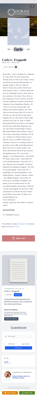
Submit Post (18, 348)
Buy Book (18, 294)
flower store (15, 226)
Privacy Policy (13, 388)
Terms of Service (23, 388)
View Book (8, 294)
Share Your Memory (11, 319)
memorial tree (22, 224)
